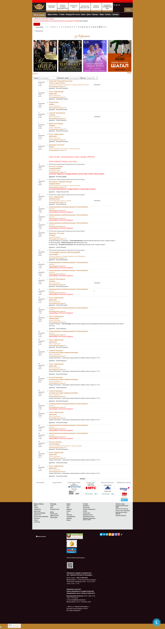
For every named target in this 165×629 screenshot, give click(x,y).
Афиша (35, 505)
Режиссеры (69, 514)
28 (99, 27)
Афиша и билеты (53, 14)
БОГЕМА (51, 147)
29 (102, 27)
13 (68, 27)
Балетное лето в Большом (122, 508)
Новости (36, 520)
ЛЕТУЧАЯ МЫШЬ (54, 444)
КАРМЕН (51, 104)
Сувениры (115, 14)
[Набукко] (70, 56)
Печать (129, 73)
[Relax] (124, 499)
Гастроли (36, 507)
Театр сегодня (86, 507)
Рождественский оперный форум (122, 506)
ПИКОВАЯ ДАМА (54, 318)
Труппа (83, 14)
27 (97, 27)
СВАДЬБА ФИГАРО (54, 184)
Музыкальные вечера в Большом (121, 513)
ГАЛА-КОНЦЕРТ (53, 254)
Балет (51, 507)
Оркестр (68, 511)
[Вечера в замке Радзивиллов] (90, 487)
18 (78, 27)
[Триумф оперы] (45, 56)
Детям (88, 14)
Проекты (85, 511)
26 (95, 27)
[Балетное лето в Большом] (107, 487)
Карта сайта (37, 518)
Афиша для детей (54, 515)
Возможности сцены (88, 514)
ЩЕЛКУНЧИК (53, 94)
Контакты (108, 14)
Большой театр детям (121, 515)
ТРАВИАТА (52, 125)
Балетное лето (37, 514)
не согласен (83, 21)
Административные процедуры (81, 575)
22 (87, 27)
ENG (119, 5)
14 (70, 27)
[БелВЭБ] (74, 492)
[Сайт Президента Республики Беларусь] (75, 536)
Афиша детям (37, 511)
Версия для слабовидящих (122, 1)
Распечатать (39, 31)
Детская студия (53, 517)
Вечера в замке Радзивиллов (41, 516)
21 (85, 27)
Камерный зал (37, 509)
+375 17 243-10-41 (82, 578)
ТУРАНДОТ (52, 235)
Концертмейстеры (71, 516)
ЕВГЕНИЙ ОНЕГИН (54, 199)
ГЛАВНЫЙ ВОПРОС (55, 168)
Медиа (102, 14)
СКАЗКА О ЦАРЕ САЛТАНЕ (57, 83)
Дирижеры (69, 509)
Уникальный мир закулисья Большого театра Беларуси (68, 207)
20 (82, 27)
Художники (69, 518)
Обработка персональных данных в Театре (89, 519)
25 (93, 27)
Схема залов (37, 522)
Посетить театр (86, 513)
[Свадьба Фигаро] (95, 56)
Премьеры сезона (54, 509)
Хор (67, 513)
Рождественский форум (39, 513)
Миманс (69, 520)
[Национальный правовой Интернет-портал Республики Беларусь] (71, 550)
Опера (51, 505)
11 (63, 27)
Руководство (86, 505)
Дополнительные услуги (88, 516)
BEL (114, 5)
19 (80, 27)
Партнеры (95, 14)
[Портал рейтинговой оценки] (70, 565)
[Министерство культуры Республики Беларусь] (72, 543)
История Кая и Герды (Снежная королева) (63, 352)
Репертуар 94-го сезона (73, 14)
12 (66, 27)
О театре (61, 14)
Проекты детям (54, 513)
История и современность (89, 509)
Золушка (52, 115)
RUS (117, 5)
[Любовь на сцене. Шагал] (119, 56)
